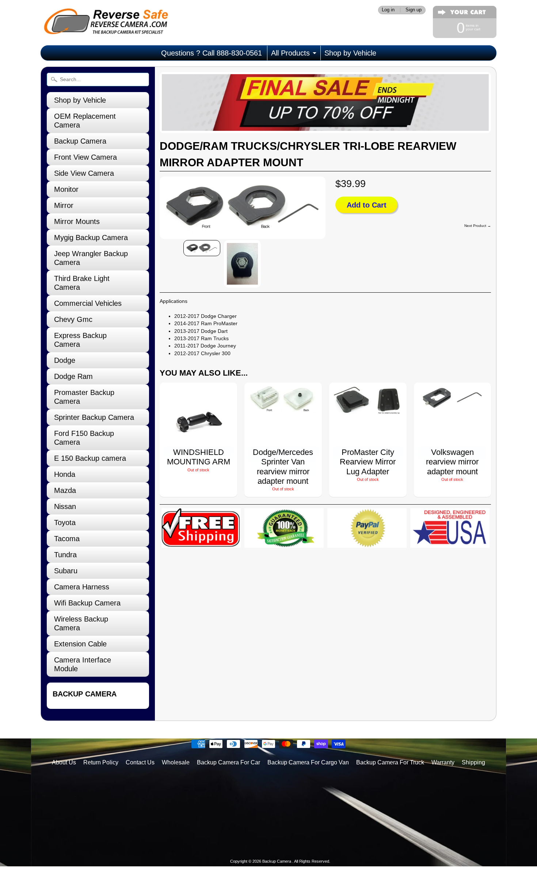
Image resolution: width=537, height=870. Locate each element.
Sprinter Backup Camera (94, 417)
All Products (290, 53)
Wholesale (176, 762)
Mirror (63, 205)
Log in (388, 10)
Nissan (65, 506)
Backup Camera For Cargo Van (308, 762)
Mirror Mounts (77, 221)
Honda (64, 474)
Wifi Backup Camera (87, 603)
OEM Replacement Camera (85, 120)
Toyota (65, 522)
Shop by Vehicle (350, 53)
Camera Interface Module (82, 664)
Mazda (65, 490)
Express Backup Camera (80, 339)
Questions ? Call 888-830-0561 (211, 53)
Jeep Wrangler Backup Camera (91, 258)
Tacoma (67, 539)
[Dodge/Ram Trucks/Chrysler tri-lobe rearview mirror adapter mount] (201, 248)
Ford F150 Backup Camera (84, 437)
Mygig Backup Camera (91, 237)
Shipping (473, 762)
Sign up (413, 10)
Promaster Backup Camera (84, 396)
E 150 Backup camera (90, 458)
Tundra (65, 555)
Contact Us (140, 762)
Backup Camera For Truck (390, 762)
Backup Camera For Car (228, 762)
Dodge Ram (73, 376)
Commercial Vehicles (88, 303)
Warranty (442, 762)
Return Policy (100, 762)
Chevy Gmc (73, 319)
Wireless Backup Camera (81, 623)
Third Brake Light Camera (82, 282)
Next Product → (477, 226)
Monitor (66, 189)
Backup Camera (80, 141)
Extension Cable (80, 644)
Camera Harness (81, 587)
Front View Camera (85, 157)
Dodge (64, 360)
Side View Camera (84, 173)
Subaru (65, 571)
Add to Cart (366, 205)
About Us (64, 762)
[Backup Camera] (104, 27)
